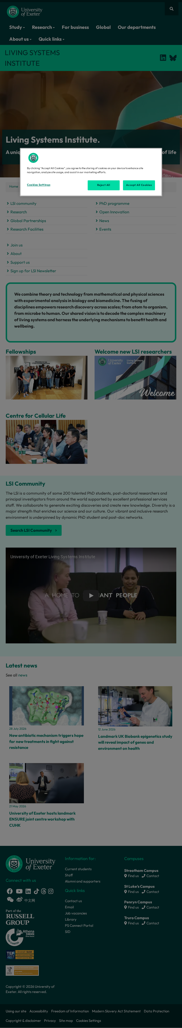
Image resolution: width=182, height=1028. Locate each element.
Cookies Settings (38, 184)
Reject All (103, 185)
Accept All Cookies (139, 185)
